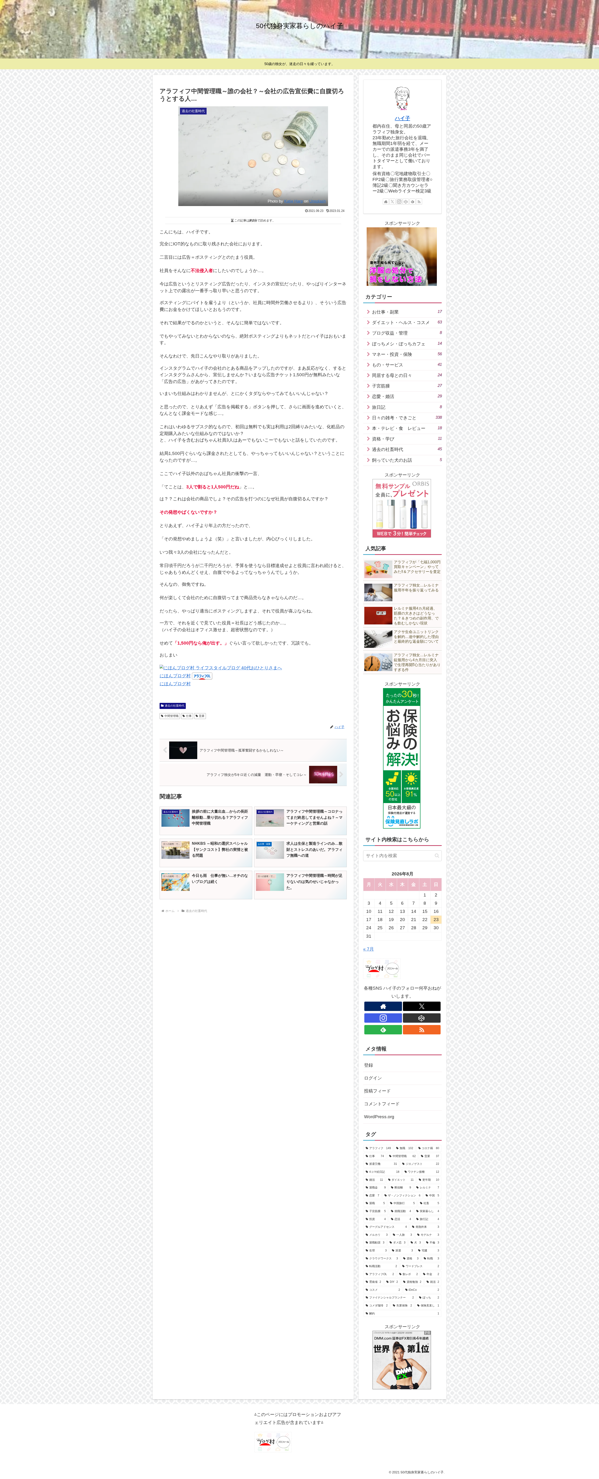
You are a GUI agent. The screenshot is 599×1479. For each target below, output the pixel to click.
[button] (437, 855)
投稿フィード (377, 1090)
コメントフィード (382, 1103)
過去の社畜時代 (174, 705)
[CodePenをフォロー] (406, 202)
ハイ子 (402, 118)
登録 (368, 1065)
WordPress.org (379, 1116)
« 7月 (368, 949)
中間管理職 (171, 716)
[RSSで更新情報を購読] (419, 202)
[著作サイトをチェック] (386, 202)
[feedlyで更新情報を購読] (412, 202)
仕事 (189, 716)
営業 (202, 716)
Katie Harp (293, 201)
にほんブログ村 (175, 675)
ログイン (373, 1078)
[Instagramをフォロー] (399, 202)
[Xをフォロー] (392, 202)
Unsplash (317, 201)
